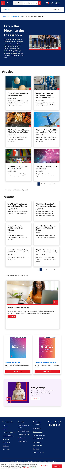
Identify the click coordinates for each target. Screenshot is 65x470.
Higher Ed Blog (7, 9)
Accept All (57, 466)
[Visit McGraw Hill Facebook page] (56, 425)
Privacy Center (22, 461)
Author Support (37, 432)
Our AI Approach (38, 438)
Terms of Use (13, 461)
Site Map (53, 461)
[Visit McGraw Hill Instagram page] (52, 425)
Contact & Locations (9, 432)
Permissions (36, 442)
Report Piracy (46, 461)
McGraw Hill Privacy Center (29, 467)
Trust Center (6, 449)
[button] (52, 3)
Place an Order (22, 441)
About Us (5, 425)
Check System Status (24, 434)
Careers (5, 429)
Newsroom (6, 439)
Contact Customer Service (23, 426)
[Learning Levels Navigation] (7, 3)
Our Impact (6, 446)
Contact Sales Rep (23, 431)
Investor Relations (8, 436)
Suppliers (36, 449)
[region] (32, 466)
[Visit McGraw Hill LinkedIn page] (49, 425)
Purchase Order (37, 445)
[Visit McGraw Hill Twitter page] (59, 425)
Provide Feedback (38, 452)
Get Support (21, 438)
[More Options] (62, 3)
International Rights (39, 435)
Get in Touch (35, 398)
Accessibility (37, 428)
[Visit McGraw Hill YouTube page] (54, 425)
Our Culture (6, 442)
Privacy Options (45, 465)
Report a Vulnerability (34, 461)
